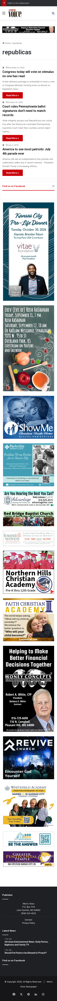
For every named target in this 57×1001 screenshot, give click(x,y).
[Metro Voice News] (15, 13)
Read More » (12, 95)
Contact (28, 919)
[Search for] (53, 14)
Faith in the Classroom (18, 3)
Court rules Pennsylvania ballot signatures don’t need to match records (24, 111)
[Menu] (3, 14)
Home (7, 43)
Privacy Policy (28, 923)
